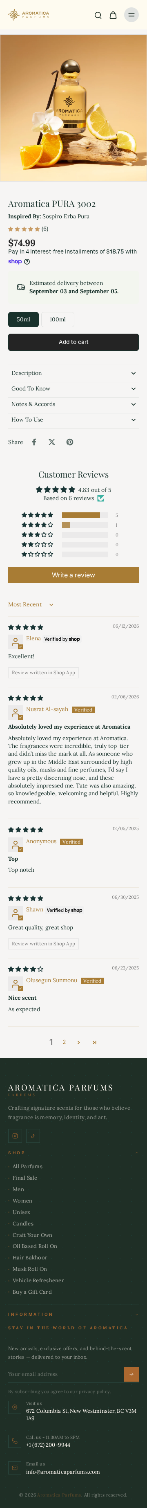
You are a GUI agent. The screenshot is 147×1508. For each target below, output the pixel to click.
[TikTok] (33, 1136)
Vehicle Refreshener (38, 1280)
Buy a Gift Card (32, 1291)
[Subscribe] (131, 1374)
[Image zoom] (73, 108)
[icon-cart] (113, 15)
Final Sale (25, 1177)
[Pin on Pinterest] (70, 442)
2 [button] (64, 1042)
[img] (25, 627)
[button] (73, 342)
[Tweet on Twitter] (52, 442)
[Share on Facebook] (34, 442)
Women (22, 1200)
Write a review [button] (73, 575)
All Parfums (27, 1166)
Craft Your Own (33, 1235)
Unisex (22, 1212)
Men (18, 1189)
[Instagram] (15, 1136)
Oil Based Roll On (35, 1246)
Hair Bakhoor (30, 1257)
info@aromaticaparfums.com (63, 1471)
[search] (98, 15)
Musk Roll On (30, 1269)
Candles (23, 1223)
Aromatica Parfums (59, 1495)
